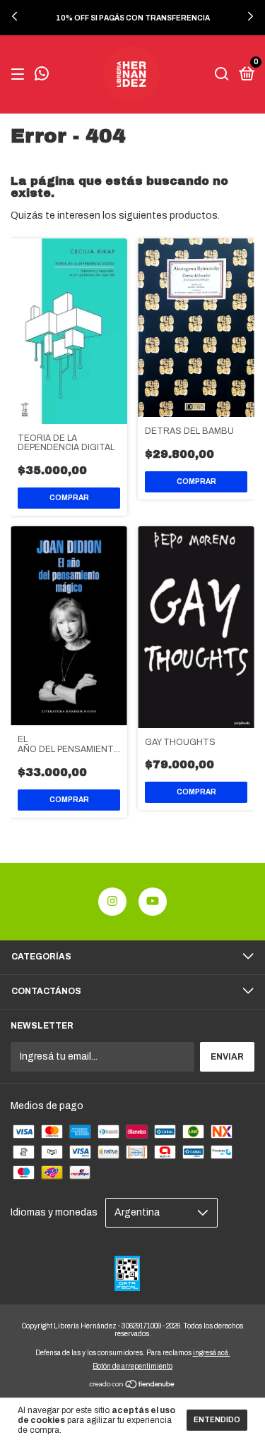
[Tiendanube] (132, 1385)
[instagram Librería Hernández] (112, 901)
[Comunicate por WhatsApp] (42, 75)
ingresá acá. (211, 1353)
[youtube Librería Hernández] (153, 901)
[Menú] (20, 75)
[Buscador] (222, 75)
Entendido (217, 1420)
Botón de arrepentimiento (132, 1366)
